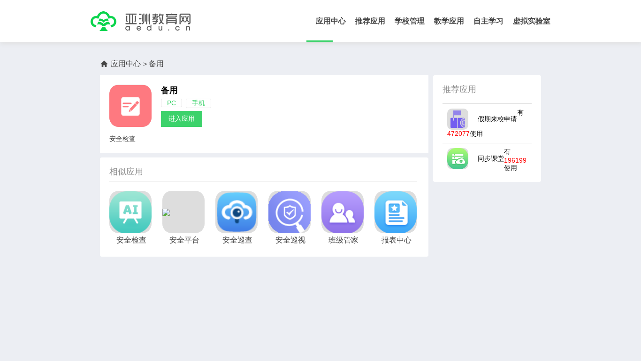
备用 (169, 90)
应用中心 (331, 21)
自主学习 (488, 21)
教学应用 (449, 21)
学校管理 (410, 21)
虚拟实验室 (531, 21)
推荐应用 (370, 21)
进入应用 (181, 118)
